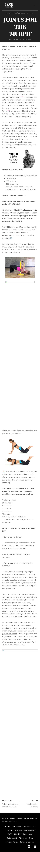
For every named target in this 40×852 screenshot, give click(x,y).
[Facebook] (29, 846)
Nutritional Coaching (23, 834)
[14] (8, 110)
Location (8, 830)
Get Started (12, 838)
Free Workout (30, 826)
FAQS (9, 834)
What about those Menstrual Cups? (10, 804)
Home (7, 826)
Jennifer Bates (16, 39)
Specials (18, 830)
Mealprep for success (32, 804)
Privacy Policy (12, 842)
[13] (21, 96)
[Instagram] (35, 846)
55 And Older (29, 830)
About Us (23, 838)
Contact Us (17, 826)
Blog (31, 838)
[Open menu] (33, 5)
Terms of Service (27, 842)
